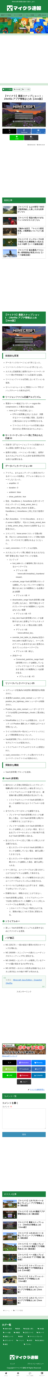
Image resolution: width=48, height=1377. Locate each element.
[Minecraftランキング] (24, 1049)
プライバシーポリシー (35, 1364)
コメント (7, 1107)
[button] (31, 137)
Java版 (18, 89)
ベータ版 (27, 89)
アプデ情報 (8, 89)
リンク (12, 1364)
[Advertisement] (24, 59)
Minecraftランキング (9, 1056)
